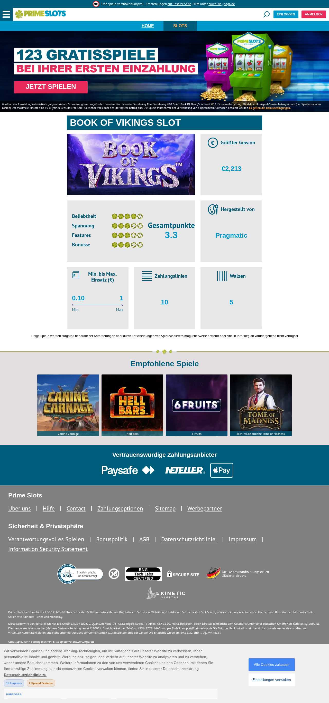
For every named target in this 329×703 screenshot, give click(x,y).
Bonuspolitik (111, 539)
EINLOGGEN (286, 14)
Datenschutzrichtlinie (189, 539)
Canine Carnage (68, 434)
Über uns (19, 508)
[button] (6, 14)
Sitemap (165, 508)
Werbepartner (204, 508)
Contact (76, 508)
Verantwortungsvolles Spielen (46, 539)
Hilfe (49, 508)
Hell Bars (132, 434)
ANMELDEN (314, 14)
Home (148, 26)
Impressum (243, 539)
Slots (180, 26)
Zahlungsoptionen (120, 508)
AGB (144, 539)
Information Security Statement (48, 549)
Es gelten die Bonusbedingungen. (270, 108)
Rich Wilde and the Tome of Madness (261, 434)
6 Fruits (197, 434)
